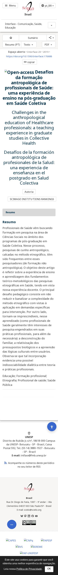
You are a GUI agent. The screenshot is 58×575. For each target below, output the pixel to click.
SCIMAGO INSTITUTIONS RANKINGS (32, 199)
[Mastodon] (25, 516)
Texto (27, 44)
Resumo (10, 212)
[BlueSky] (22, 516)
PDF (47, 44)
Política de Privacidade (29, 569)
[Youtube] (36, 516)
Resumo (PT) (12, 44)
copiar (29, 62)
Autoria (29, 191)
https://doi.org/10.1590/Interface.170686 (29, 56)
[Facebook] (32, 516)
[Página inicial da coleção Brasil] (29, 492)
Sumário (33, 38)
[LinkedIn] (29, 516)
